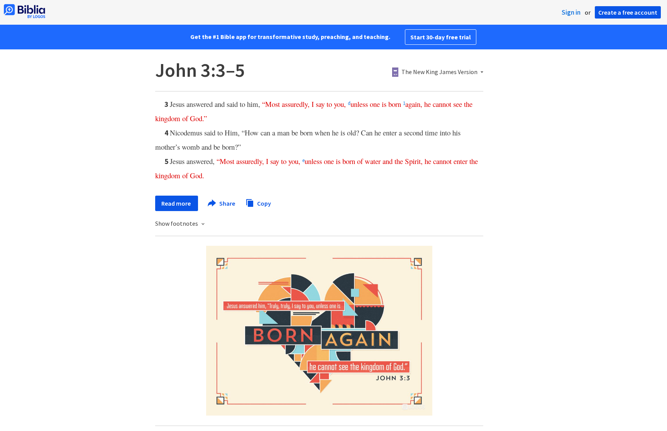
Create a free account (627, 12)
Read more (176, 203)
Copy (263, 202)
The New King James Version (439, 72)
